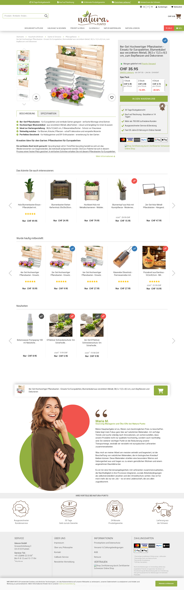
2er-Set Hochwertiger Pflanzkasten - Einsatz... (61, 273)
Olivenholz (94, 28)
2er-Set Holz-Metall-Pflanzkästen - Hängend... (154, 206)
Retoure (97, 557)
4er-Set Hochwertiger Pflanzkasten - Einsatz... (30, 273)
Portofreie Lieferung (123, 2)
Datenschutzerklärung (67, 584)
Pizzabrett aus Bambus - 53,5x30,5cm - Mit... (154, 273)
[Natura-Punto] (93, 17)
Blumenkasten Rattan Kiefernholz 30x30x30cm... (61, 206)
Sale (169, 28)
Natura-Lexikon (132, 28)
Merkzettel (177, 7)
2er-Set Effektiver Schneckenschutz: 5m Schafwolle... (91, 343)
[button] (25, 104)
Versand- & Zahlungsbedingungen (108, 547)
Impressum (59, 543)
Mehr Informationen (105, 156)
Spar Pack (124, 77)
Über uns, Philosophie (63, 547)
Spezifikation (48, 113)
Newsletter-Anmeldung (64, 562)
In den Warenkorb (143, 98)
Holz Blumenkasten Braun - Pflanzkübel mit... (30, 206)
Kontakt (57, 552)
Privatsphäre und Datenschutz (107, 543)
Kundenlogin (162, 7)
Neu (180, 28)
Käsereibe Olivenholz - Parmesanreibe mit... (123, 273)
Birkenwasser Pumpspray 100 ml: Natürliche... (30, 341)
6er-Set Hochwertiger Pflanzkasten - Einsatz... (92, 273)
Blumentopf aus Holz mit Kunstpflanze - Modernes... (123, 206)
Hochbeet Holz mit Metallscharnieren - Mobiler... (92, 206)
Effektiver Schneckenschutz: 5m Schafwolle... (61, 341)
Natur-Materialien (112, 28)
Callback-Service (61, 557)
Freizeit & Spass (77, 28)
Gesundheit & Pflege (34, 28)
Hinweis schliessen (166, 583)
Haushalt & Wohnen (57, 28)
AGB (96, 552)
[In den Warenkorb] (161, 390)
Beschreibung (27, 113)
